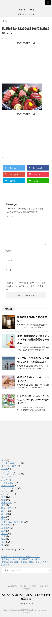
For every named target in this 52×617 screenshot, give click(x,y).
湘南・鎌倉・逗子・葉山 (13, 522)
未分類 (4, 514)
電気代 (4, 533)
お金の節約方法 (11, 586)
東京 (3, 516)
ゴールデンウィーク (11, 474)
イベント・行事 (8, 466)
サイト (9, 270)
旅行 (3, 505)
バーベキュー (7, 494)
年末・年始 (6, 502)
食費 (3, 536)
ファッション (7, 483)
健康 (3, 497)
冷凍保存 (5, 528)
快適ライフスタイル (26, 604)
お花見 (4, 468)
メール (9, 260)
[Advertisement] (26, 63)
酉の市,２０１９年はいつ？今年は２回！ (20, 556)
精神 (3, 539)
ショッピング (7, 477)
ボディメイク (7, 485)
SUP (3, 460)
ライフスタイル (8, 488)
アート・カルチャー (11, 463)
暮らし (4, 511)
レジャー (5, 491)
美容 (3, 542)
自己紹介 (33, 586)
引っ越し (23, 586)
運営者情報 (26, 589)
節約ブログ (6, 525)
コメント (9, 216)
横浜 (3, 519)
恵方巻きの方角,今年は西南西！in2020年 (20, 559)
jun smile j (26, 9)
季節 (3, 500)
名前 (8, 251)
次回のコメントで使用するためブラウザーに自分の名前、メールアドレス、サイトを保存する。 (25, 286)
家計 (3, 531)
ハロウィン (6, 480)
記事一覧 (43, 586)
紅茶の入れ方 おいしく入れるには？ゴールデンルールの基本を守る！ (33, 399)
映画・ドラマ (7, 508)
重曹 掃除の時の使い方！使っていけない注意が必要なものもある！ (33, 339)
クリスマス (6, 471)
